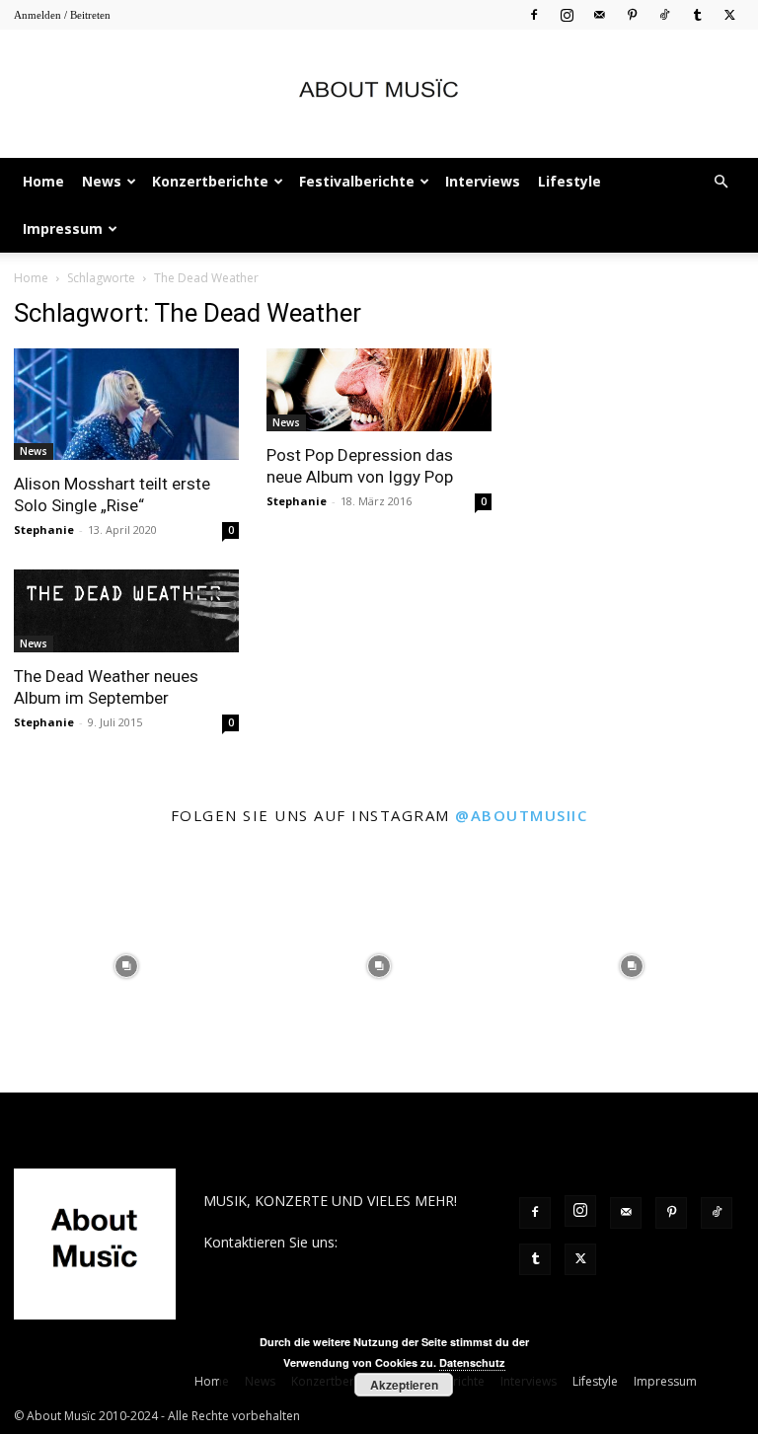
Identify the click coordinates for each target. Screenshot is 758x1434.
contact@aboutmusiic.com (288, 1262)
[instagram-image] (126, 966)
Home (43, 181)
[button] (720, 182)
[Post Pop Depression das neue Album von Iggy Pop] (379, 389)
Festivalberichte (357, 181)
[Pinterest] (631, 14)
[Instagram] (566, 14)
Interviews (482, 181)
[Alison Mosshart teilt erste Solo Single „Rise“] (126, 404)
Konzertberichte (210, 181)
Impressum (63, 228)
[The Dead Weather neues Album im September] (126, 610)
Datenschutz (472, 1362)
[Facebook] (534, 14)
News (101, 181)
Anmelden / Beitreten (62, 15)
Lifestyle (569, 181)
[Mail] (599, 14)
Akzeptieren (404, 1385)
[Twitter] (729, 14)
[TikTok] (664, 14)
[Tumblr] (697, 14)
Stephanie (44, 529)
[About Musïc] (379, 94)
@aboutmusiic (521, 815)
